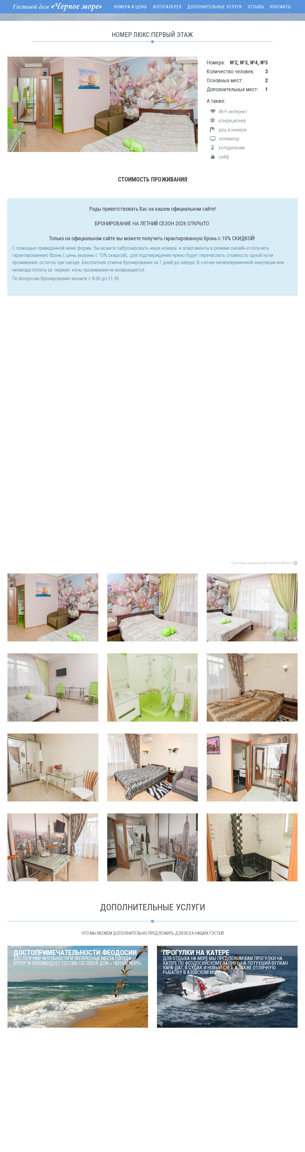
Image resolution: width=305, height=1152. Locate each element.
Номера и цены (130, 6)
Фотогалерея (167, 6)
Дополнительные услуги (214, 6)
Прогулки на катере (225, 961)
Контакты (280, 6)
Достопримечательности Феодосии (77, 957)
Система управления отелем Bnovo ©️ (264, 562)
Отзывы (256, 6)
